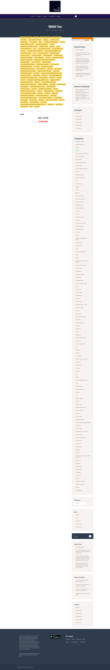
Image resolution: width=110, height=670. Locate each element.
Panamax (40, 93)
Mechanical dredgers (51, 99)
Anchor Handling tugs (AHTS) (28, 84)
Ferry (58, 46)
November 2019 (79, 125)
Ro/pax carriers (54, 53)
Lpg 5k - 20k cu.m (36, 62)
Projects (39, 16)
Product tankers (36, 55)
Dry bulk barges (41, 68)
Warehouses (59, 104)
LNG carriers (24, 102)
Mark (77, 89)
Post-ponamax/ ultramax (45, 97)
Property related (79, 292)
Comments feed (79, 523)
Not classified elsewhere (27, 64)
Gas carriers (33, 99)
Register (77, 514)
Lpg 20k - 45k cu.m (25, 55)
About (58, 16)
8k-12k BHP (43, 102)
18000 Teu (50, 68)
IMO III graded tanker (47, 66)
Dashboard (68, 639)
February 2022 (78, 116)
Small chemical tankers (35, 39)
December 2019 (79, 122)
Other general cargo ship (27, 68)
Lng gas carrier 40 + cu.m (27, 44)
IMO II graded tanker (58, 57)
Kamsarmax (50, 104)
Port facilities (54, 39)
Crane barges (24, 86)
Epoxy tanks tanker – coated (81, 304)
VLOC (34, 53)
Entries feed (78, 520)
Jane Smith (78, 92)
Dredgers (47, 93)
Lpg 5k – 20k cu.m (79, 434)
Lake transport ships (44, 48)
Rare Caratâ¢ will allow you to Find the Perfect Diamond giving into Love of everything (83, 54)
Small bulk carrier (26, 75)
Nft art (59, 77)
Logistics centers (43, 53)
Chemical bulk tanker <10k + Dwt (29, 46)
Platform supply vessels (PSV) (53, 50)
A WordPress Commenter (81, 98)
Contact (67, 642)
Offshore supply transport (35, 50)
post (22, 114)
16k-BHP (55, 88)
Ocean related (61, 84)
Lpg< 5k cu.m (58, 68)
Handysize (78, 349)
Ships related (57, 97)
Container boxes (25, 88)
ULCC (35, 48)
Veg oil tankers (43, 77)
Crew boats (78, 298)
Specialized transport (43, 64)
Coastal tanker (51, 86)
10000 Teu (37, 82)
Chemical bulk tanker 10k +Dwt (28, 97)
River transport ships (27, 82)
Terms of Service (74, 642)
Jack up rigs (24, 106)
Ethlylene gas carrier (55, 75)
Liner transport (56, 37)
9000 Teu (34, 88)
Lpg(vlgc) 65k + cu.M (26, 48)
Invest (44, 16)
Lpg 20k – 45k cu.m (79, 410)
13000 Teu (44, 75)
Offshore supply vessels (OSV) (29, 77)
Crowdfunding (78, 466)
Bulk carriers (54, 64)
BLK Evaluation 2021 (80, 49)
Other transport (39, 57)
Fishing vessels (48, 55)
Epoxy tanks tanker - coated (28, 93)
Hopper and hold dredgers (81, 251)
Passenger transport (42, 44)
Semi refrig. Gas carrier (45, 88)
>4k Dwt (48, 57)
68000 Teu (54, 93)
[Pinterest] (92, 667)
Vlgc (31, 106)
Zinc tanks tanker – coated (81, 283)
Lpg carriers (78, 368)
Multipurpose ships (57, 48)
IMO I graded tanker (26, 53)
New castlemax (43, 46)
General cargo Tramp (26, 59)
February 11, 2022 (30, 110)
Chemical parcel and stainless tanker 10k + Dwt (33, 104)
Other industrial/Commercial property (45, 59)
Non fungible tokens (26, 73)
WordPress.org (79, 526)
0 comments (38, 110)
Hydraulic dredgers (26, 37)
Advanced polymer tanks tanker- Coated (38, 79)
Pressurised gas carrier (27, 95)
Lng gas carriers (45, 37)
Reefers (23, 50)
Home (32, 16)
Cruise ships (78, 362)
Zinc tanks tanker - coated (37, 86)
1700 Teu (77, 257)
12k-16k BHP (53, 95)
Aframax (41, 99)
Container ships (25, 62)
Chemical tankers (42, 84)
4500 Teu (61, 99)
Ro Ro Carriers (58, 55)
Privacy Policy (83, 642)
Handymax (52, 77)
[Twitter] (87, 667)
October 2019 (78, 128)
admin (22, 110)
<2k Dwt (23, 79)
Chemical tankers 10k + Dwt (81, 407)
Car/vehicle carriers (26, 57)
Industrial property (26, 66)
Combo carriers (46, 62)
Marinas (52, 46)
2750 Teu (36, 37)
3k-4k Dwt (36, 66)
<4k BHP (52, 44)
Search (73, 38)
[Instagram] (89, 667)
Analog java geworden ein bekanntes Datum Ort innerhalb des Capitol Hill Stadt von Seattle (83, 75)
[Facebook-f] (85, 667)
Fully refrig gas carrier (48, 82)
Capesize (45, 39)
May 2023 (78, 113)
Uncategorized (79, 490)
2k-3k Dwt (36, 73)
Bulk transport (34, 102)
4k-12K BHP (23, 39)
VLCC (77, 374)
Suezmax (37, 106)
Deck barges (24, 99)
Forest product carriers (80, 343)
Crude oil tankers (55, 79)
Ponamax (77, 413)
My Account (51, 16)
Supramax (52, 84)
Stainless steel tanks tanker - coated (51, 73)
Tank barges (36, 75)
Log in (77, 517)
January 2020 (78, 119)
